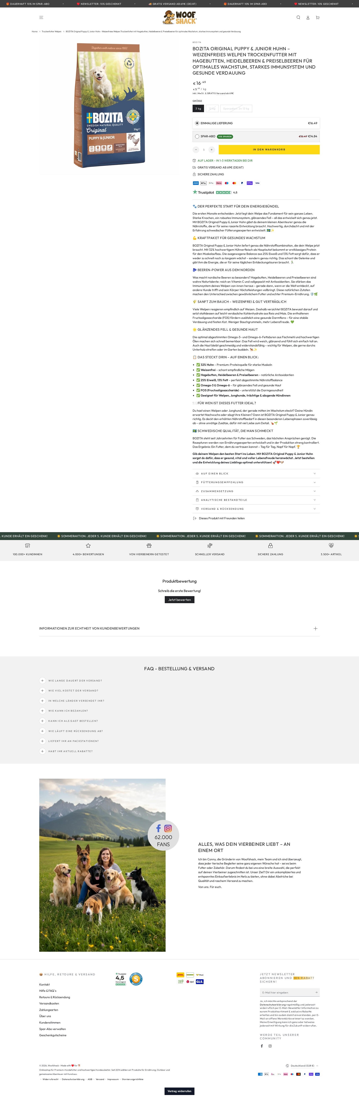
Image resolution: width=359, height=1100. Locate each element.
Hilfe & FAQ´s (47, 991)
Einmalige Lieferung (217, 123)
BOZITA (197, 42)
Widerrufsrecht (50, 1079)
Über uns (45, 1016)
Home (34, 31)
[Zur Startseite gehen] (179, 17)
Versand (220, 93)
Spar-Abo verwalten (52, 1029)
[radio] (197, 123)
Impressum (113, 1079)
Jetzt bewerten (179, 600)
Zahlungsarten (48, 1010)
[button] (298, 17)
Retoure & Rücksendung (54, 997)
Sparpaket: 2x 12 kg (236, 109)
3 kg (199, 109)
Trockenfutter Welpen (51, 31)
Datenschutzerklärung (273, 1004)
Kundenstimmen (49, 1022)
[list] (179, 551)
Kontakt (44, 984)
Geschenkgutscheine (52, 1035)
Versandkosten (49, 1003)
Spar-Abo (216, 136)
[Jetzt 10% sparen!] (317, 992)
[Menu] (41, 17)
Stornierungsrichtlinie (132, 1079)
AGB (90, 1079)
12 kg (213, 109)
